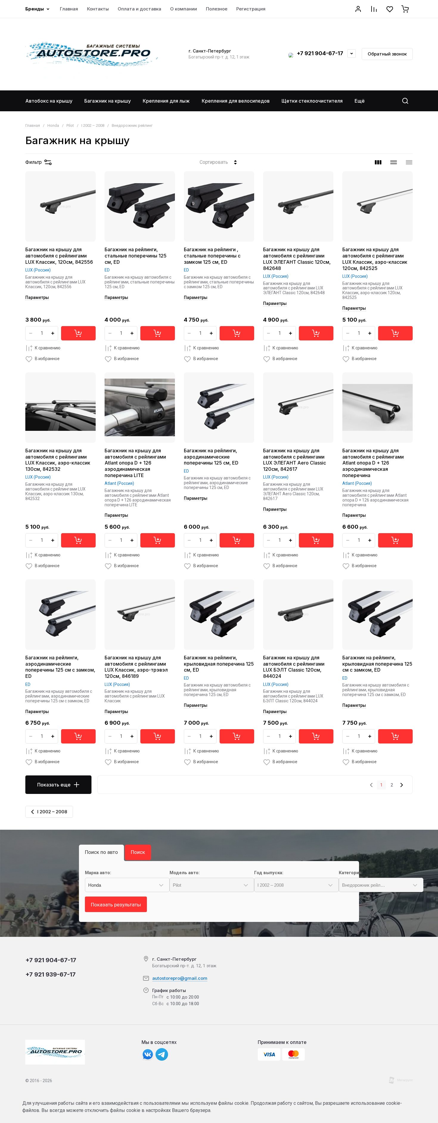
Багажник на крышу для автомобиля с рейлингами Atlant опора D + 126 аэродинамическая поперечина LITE (135, 463)
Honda (53, 125)
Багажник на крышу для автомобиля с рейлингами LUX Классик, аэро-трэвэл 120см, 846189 (136, 667)
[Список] (393, 162)
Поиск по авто (101, 852)
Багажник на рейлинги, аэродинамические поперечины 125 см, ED (211, 457)
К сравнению (47, 347)
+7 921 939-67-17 (50, 974)
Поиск (138, 852)
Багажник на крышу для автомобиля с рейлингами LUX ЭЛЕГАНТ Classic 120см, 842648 (297, 258)
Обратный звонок (387, 54)
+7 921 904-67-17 (320, 53)
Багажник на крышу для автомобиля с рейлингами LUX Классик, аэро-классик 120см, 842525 (374, 258)
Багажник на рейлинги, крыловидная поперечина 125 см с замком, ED (377, 664)
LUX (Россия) (38, 270)
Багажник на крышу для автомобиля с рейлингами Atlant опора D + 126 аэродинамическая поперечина (373, 463)
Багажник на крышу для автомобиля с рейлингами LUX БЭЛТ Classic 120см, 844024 (293, 667)
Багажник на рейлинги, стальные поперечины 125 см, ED (136, 255)
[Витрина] (378, 162)
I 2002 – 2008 (92, 125)
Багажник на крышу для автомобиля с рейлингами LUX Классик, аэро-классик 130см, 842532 (57, 460)
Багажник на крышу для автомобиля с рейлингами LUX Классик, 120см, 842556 (59, 255)
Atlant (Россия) (119, 483)
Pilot (70, 125)
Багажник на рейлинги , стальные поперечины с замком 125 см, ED (212, 255)
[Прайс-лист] (409, 162)
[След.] (401, 784)
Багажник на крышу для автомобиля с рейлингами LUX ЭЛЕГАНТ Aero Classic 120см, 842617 (294, 460)
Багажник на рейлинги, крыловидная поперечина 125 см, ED (219, 664)
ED (107, 270)
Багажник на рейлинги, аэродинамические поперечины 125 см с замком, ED (60, 667)
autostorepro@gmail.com (179, 978)
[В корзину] (78, 333)
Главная (32, 125)
